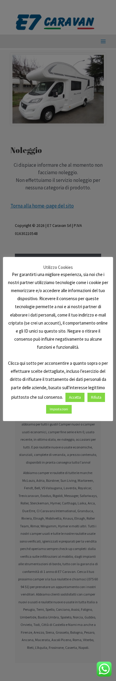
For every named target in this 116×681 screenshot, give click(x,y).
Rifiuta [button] (96, 397)
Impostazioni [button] (59, 409)
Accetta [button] (75, 397)
